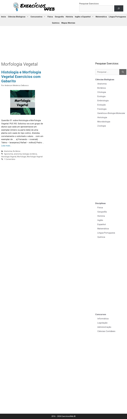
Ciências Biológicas (16, 17)
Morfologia (21, 157)
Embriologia (103, 100)
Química (55, 23)
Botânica (16, 151)
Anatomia (8, 151)
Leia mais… (6, 145)
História (69, 17)
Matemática (101, 17)
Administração (104, 327)
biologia (26, 154)
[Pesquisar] (122, 72)
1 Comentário (9, 159)
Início (3, 17)
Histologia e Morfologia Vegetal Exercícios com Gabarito (21, 76)
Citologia (101, 92)
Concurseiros (36, 17)
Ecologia (101, 96)
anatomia (18, 154)
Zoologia (101, 126)
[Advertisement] (63, 42)
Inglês (100, 220)
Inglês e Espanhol (83, 17)
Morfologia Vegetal (35, 157)
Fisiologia (101, 109)
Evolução (101, 105)
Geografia (59, 17)
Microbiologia (103, 121)
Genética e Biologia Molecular (111, 113)
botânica (33, 154)
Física (50, 17)
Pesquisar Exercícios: (89, 3)
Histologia (102, 117)
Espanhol (101, 224)
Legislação (102, 323)
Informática (103, 318)
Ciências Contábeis (106, 331)
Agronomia (8, 154)
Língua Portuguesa (117, 17)
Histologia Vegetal (8, 157)
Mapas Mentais (68, 23)
